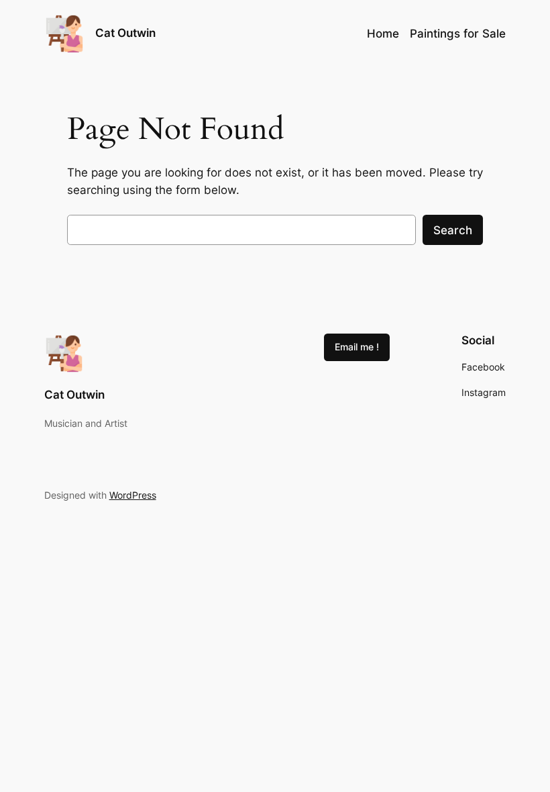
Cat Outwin (125, 33)
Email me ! (357, 346)
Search (452, 230)
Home (383, 33)
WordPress (132, 495)
